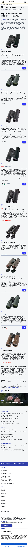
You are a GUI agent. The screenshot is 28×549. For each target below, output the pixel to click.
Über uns (3, 500)
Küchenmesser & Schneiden (6, 474)
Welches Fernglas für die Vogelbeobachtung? (10, 423)
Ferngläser (3, 482)
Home (2, 9)
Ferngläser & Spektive (7, 9)
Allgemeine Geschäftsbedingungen (8, 494)
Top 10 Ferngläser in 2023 (6, 415)
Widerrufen (3, 492)
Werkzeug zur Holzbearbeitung (7, 483)
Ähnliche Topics (4, 411)
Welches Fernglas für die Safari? (8, 421)
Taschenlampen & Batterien (6, 480)
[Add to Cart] (24, 68)
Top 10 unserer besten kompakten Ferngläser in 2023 (12, 450)
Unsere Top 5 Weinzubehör (7, 434)
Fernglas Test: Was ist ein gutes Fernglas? (10, 418)
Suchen (21, 7)
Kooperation (3, 506)
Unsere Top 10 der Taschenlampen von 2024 (10, 441)
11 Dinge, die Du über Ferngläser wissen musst (11, 425)
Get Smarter (15, 9)
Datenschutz (3, 493)
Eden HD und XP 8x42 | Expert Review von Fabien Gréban (13, 420)
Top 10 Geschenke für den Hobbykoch (9, 429)
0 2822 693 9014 (5, 511)
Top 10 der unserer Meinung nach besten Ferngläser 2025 (13, 413)
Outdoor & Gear (4, 477)
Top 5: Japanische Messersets (7, 433)
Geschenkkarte (4, 503)
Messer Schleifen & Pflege (6, 473)
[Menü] (26, 7)
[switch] (25, 2)
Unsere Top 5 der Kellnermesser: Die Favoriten (11, 437)
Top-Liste (19, 9)
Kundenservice (4, 487)
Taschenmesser (4, 469)
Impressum (3, 496)
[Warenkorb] (23, 7)
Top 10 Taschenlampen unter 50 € (8, 436)
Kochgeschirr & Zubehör (5, 476)
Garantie (3, 489)
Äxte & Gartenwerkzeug (6, 479)
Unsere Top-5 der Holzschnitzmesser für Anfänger (11, 439)
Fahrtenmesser (4, 470)
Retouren (3, 490)
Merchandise (3, 504)
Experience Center (4, 502)
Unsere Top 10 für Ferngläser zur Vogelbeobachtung (12, 416)
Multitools (3, 472)
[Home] (8, 7)
